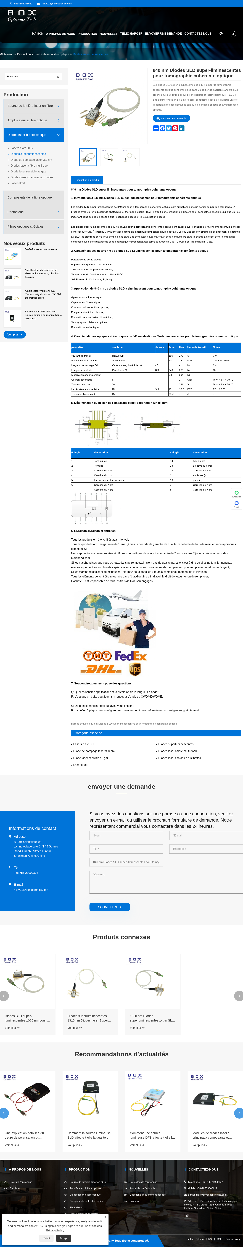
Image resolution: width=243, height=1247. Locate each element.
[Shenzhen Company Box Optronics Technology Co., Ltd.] (22, 15)
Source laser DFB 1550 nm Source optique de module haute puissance (43, 315)
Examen (134, 1201)
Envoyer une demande (163, 33)
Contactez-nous (198, 33)
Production (87, 33)
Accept (63, 1238)
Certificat (15, 1188)
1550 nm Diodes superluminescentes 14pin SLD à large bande (152, 1018)
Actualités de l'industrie (142, 1188)
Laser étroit (18, 183)
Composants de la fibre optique (29, 197)
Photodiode (15, 212)
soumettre (109, 907)
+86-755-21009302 (26, 872)
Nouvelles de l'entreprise (143, 1181)
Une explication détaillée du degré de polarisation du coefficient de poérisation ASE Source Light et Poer (26, 1135)
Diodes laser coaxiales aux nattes (32, 177)
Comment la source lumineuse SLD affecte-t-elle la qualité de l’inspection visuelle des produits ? (89, 1135)
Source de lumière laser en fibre (30, 106)
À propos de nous (60, 33)
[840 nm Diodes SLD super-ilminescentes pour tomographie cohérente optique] (88, 157)
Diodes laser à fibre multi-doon (30, 165)
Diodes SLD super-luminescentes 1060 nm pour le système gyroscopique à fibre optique (27, 1018)
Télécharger (131, 33)
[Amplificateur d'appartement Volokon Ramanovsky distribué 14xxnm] (12, 277)
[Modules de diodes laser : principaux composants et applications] (215, 1098)
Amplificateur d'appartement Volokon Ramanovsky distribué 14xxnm (42, 273)
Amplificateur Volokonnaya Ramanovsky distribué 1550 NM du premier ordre (43, 294)
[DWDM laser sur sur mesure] (12, 256)
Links (190, 1239)
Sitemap (200, 1239)
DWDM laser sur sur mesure (41, 249)
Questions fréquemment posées (148, 1194)
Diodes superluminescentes (90, 54)
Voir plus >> (12, 1027)
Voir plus (13, 334)
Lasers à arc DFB (22, 148)
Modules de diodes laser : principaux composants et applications (210, 1135)
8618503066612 (23, 3)
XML (219, 1239)
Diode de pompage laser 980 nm (31, 159)
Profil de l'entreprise (21, 1181)
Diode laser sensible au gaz (28, 171)
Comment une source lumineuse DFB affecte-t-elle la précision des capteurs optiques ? (152, 1135)
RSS (210, 1239)
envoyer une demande (173, 118)
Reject (46, 1238)
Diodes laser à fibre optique (52, 54)
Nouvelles (109, 33)
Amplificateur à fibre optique (27, 120)
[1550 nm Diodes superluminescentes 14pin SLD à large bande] (152, 981)
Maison (37, 33)
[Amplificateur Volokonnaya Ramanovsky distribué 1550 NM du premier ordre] (12, 297)
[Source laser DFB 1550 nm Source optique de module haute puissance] (12, 318)
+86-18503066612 (207, 1188)
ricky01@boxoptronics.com (57, 3)
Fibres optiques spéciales (25, 226)
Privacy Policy (232, 1239)
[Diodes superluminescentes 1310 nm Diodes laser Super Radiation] (90, 981)
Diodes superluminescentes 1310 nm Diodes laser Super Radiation (87, 1018)
